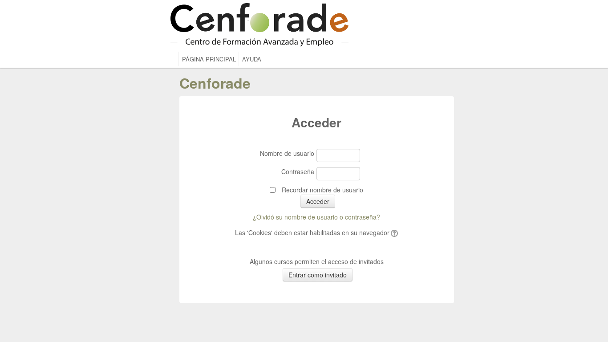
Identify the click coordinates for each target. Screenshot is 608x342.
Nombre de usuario (287, 153)
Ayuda (251, 59)
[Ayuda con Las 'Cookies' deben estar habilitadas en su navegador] (393, 232)
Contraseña (297, 171)
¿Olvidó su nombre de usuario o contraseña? (316, 216)
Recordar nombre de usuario (322, 189)
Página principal (209, 59)
